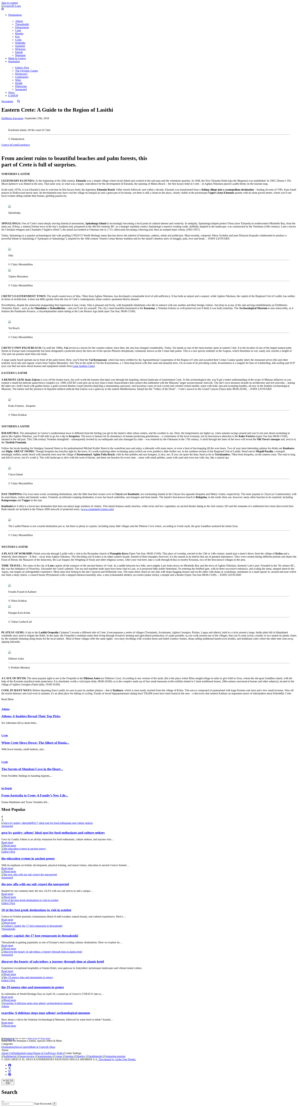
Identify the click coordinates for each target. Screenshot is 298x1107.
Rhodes (19, 33)
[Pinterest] (9, 1074)
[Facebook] (9, 1065)
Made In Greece (17, 58)
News (11, 92)
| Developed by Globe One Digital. (116, 1059)
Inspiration (14, 61)
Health (18, 83)
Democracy (21, 73)
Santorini (20, 45)
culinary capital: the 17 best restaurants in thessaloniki (39, 935)
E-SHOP (13, 95)
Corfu (18, 39)
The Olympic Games (26, 70)
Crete (18, 30)
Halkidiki (20, 42)
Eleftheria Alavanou (12, 118)
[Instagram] (9, 1071)
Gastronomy (22, 76)
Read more (7, 842)
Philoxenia (21, 86)
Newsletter (7, 101)
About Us (6, 1053)
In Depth (6, 788)
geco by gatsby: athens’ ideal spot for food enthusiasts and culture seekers (53, 832)
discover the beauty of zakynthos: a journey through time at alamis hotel (52, 961)
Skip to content (9, 2)
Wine (18, 80)
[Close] (2, 1101)
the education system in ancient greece (28, 858)
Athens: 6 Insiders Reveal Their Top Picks (30, 716)
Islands (19, 52)
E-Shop (51, 1046)
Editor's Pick (22, 67)
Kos (17, 36)
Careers (25, 1046)
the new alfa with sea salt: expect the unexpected (35, 884)
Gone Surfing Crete (83, 366)
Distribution (18, 1053)
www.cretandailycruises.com (97, 509)
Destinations (15, 14)
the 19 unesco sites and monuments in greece (32, 987)
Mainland (20, 55)
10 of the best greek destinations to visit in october (36, 910)
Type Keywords (43, 1103)
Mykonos (20, 49)
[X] (9, 1068)
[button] (149, 816)
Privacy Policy (46, 1038)
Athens (19, 21)
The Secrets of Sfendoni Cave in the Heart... (32, 769)
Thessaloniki (22, 24)
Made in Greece (38, 1046)
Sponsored (21, 89)
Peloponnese (22, 27)
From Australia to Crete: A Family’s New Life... (34, 795)
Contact (29, 1053)
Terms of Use (32, 1038)
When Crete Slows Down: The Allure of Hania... (35, 742)
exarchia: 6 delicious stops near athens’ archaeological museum (45, 1013)
